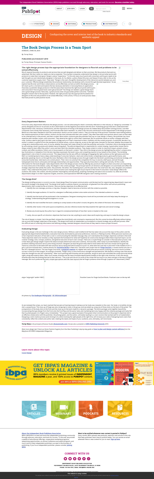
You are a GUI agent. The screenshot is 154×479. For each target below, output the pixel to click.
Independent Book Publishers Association (77, 463)
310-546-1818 (69, 467)
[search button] (91, 8)
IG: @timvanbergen (59, 296)
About (59, 9)
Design (56, 24)
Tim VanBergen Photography (41, 296)
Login (82, 9)
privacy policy (115, 475)
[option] (54, 24)
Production (90, 24)
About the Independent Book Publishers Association (41, 433)
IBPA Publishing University (95, 324)
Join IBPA (71, 9)
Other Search (106, 11)
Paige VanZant (106, 247)
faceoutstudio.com (60, 324)
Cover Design (27, 353)
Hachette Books (63, 247)
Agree (76, 477)
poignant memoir (68, 249)
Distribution (111, 24)
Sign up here (115, 439)
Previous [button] (24, 23)
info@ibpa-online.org (86, 467)
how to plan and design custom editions (109, 329)
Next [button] (130, 23)
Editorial (72, 24)
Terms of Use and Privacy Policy (64, 471)
